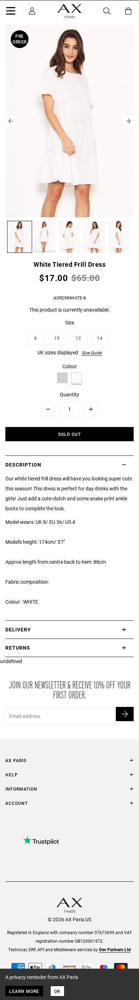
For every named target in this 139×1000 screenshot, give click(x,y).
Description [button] (23, 464)
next (128, 121)
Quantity (69, 394)
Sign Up (125, 714)
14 (100, 338)
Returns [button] (17, 647)
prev (10, 121)
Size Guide (92, 352)
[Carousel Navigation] (69, 121)
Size (69, 322)
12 (78, 338)
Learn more (24, 991)
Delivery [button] (18, 629)
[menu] (10, 12)
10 (57, 338)
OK (57, 991)
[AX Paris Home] (69, 11)
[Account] (32, 11)
